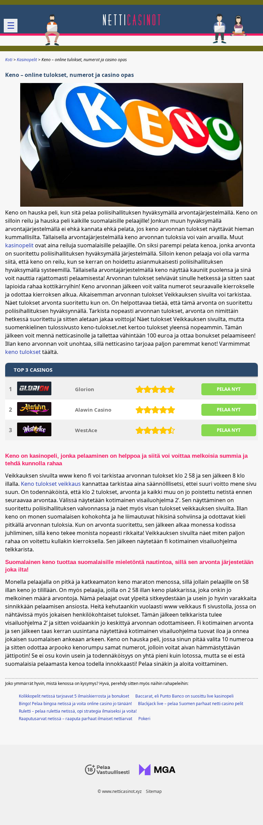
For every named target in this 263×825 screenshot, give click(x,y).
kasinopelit (19, 245)
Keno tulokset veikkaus (51, 483)
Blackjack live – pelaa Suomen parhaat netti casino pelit (190, 703)
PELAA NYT (229, 389)
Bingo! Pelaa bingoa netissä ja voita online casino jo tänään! (75, 703)
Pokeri (144, 718)
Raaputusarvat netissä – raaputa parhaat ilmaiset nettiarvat (75, 718)
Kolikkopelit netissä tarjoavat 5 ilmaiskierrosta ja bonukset (74, 696)
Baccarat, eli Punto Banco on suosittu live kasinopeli (184, 696)
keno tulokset (23, 352)
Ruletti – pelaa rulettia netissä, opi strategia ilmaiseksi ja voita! (78, 711)
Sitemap (154, 791)
